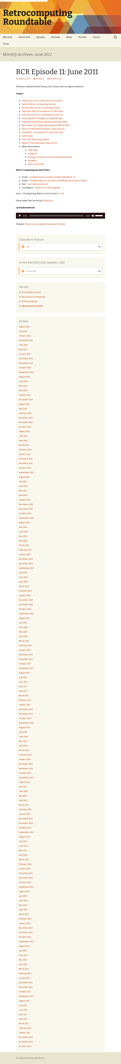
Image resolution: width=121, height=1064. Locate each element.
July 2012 (23, 950)
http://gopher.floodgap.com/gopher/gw (42, 118)
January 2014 (24, 868)
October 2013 (25, 882)
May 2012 (23, 959)
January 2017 (24, 704)
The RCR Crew (55, 78)
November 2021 (26, 463)
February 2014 (25, 864)
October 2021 (25, 467)
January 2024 (24, 395)
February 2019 (25, 590)
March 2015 (24, 805)
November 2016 (26, 713)
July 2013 (23, 896)
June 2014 (23, 846)
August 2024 (24, 376)
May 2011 (23, 1014)
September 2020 (26, 518)
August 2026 (24, 326)
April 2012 (23, 964)
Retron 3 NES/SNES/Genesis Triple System (43, 128)
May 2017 (23, 686)
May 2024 (23, 385)
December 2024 (26, 358)
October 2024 (25, 367)
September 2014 (26, 832)
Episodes (40, 37)
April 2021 (23, 495)
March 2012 (24, 968)
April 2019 (23, 581)
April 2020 (23, 540)
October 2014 (25, 827)
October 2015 (25, 773)
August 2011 (24, 1000)
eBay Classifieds (36, 163)
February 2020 (25, 549)
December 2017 (26, 654)
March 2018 (24, 641)
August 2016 (24, 727)
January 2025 (24, 354)
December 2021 (26, 458)
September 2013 (26, 886)
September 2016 (26, 723)
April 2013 (23, 909)
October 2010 (25, 1046)
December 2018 (26, 600)
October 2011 (25, 991)
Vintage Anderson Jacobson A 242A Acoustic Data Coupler (58, 180)
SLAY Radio (27, 135)
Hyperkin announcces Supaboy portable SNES (45, 121)
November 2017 (26, 659)
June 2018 (23, 627)
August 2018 (24, 618)
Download (51, 223)
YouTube (82, 37)
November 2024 (26, 363)
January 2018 (24, 650)
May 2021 (23, 490)
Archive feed (24, 37)
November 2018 (26, 604)
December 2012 (26, 927)
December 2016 (26, 709)
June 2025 (23, 345)
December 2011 (26, 982)
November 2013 (26, 877)
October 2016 (25, 718)
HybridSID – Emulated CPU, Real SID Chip (42, 132)
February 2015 (25, 809)
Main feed (7, 37)
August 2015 (24, 782)
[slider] (99, 215)
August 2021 (24, 477)
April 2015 (23, 800)
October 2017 (25, 663)
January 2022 (24, 454)
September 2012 (26, 941)
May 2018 (23, 631)
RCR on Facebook (29, 301)
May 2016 (23, 741)
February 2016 (25, 754)
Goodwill (32, 160)
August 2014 (24, 836)
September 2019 (26, 568)
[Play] (19, 215)
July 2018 (23, 622)
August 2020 (24, 522)
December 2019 (26, 559)
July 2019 (23, 572)
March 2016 (24, 750)
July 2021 (23, 481)
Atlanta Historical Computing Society (41, 107)
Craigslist (32, 153)
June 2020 (23, 531)
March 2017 (24, 695)
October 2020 (25, 513)
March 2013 (24, 914)
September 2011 (26, 996)
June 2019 (23, 577)
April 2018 (23, 636)
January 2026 (24, 335)
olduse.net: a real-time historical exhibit (42, 100)
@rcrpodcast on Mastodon (33, 296)
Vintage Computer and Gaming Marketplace (50, 156)
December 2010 (26, 1037)
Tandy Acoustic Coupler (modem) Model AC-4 (52, 176)
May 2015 (23, 795)
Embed (61, 223)
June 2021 (23, 486)
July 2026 (23, 331)
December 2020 (26, 504)
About (69, 37)
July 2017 (23, 677)
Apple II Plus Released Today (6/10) (39, 142)
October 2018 (25, 609)
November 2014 (26, 823)
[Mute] (92, 215)
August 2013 (24, 891)
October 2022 (25, 426)
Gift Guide (55, 37)
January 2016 (24, 759)
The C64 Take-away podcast (36, 139)
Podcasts (40, 78)
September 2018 (26, 613)
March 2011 (24, 1023)
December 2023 (26, 399)
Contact (96, 37)
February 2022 (25, 449)
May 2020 (23, 536)
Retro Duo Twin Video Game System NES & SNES (46, 125)
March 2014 (24, 859)
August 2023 (24, 404)
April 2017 (23, 691)
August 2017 (24, 672)
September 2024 (26, 372)
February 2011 (25, 1028)
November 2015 (26, 768)
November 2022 (26, 422)
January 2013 (24, 923)
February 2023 (25, 413)
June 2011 (23, 1009)
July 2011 (23, 1005)
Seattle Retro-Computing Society (39, 104)
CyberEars (48, 200)
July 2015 (23, 786)
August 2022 (24, 431)
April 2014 (23, 855)
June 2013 (23, 900)
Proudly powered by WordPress (30, 1058)
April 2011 (23, 1019)
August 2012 (24, 946)
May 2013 (23, 905)
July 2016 (23, 732)
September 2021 (26, 472)
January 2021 (24, 499)
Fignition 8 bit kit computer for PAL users (42, 111)
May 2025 (23, 349)
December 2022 (26, 417)
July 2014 (23, 841)
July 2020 (23, 527)
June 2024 (23, 381)
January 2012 (24, 978)
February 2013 (25, 918)
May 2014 (23, 850)
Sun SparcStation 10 (38, 183)
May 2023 (23, 408)
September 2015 (26, 777)
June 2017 (23, 682)
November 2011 (26, 987)
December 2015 (26, 764)
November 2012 (26, 932)
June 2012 (23, 955)
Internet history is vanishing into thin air (42, 114)
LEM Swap (33, 149)
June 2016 (23, 736)
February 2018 (25, 645)
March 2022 (24, 445)
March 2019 (24, 586)
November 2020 (26, 508)
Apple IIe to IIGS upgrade (47, 187)
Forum (6, 43)
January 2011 (24, 1032)
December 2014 (26, 818)
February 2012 (25, 973)
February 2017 (25, 700)
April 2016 (23, 745)
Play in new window (35, 223)
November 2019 (26, 563)
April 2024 (23, 390)
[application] (60, 216)
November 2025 (26, 340)
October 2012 (25, 937)
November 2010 (26, 1041)
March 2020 (24, 545)
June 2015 (23, 791)
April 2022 (23, 440)
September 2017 (26, 668)
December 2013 (26, 873)
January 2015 (24, 814)
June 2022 (23, 436)
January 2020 (24, 554)
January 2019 (24, 595)
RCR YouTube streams (31, 292)
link (62, 193)
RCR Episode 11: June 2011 (57, 72)
